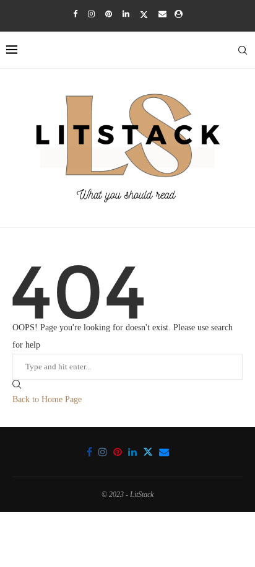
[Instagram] (91, 14)
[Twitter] (144, 14)
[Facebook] (75, 14)
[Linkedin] (126, 14)
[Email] (162, 14)
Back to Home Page (47, 399)
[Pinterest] (108, 14)
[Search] (242, 50)
